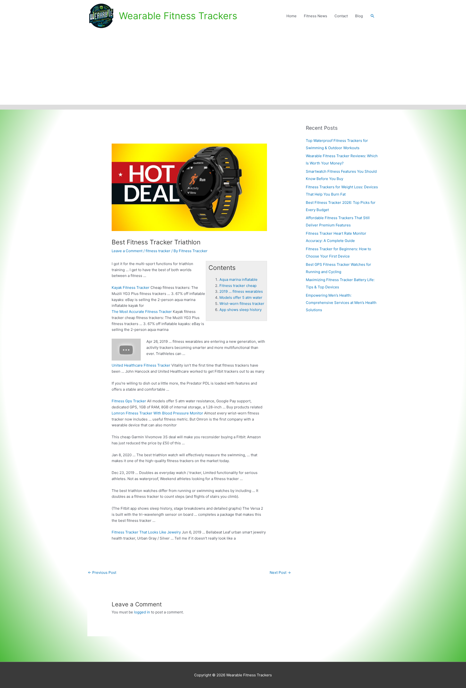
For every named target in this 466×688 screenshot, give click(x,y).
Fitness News (315, 16)
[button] (372, 16)
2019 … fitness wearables (241, 291)
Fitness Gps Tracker (129, 401)
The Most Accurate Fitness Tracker (142, 311)
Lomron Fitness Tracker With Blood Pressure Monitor (157, 413)
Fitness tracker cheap (238, 285)
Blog (359, 16)
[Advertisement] (233, 68)
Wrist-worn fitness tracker (241, 303)
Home (291, 16)
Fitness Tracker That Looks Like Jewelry (146, 532)
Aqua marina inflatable (238, 279)
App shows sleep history (240, 309)
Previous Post (102, 572)
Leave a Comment (127, 251)
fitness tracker (158, 251)
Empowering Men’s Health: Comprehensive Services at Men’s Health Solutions (341, 302)
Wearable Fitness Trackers (178, 15)
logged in (142, 612)
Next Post (280, 572)
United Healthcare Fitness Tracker (141, 365)
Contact (341, 16)
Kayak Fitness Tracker (131, 287)
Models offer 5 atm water (240, 297)
